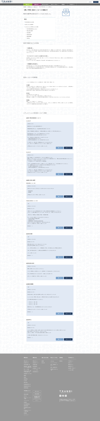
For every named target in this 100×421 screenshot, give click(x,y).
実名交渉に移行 (29, 34)
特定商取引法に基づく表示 (27, 408)
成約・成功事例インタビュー (54, 365)
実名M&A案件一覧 (27, 364)
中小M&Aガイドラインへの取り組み (27, 411)
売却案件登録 (35, 364)
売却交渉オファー (36, 362)
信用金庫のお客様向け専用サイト (37, 397)
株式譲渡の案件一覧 (27, 384)
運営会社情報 (26, 394)
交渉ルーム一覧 (68, 147)
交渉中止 (28, 38)
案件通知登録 (26, 387)
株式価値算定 (35, 366)
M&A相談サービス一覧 (27, 373)
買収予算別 (26, 382)
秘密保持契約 (26, 405)
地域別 (25, 377)
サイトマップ (26, 414)
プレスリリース (26, 400)
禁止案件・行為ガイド (72, 368)
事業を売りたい (70, 364)
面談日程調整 (29, 36)
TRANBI (24, 6)
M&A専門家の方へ (36, 371)
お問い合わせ (37, 391)
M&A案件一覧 (26, 362)
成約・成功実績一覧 (54, 367)
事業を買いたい (70, 366)
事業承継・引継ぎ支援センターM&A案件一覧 (27, 367)
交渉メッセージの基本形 (29, 24)
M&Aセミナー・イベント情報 (27, 398)
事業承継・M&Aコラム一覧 (54, 369)
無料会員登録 (37, 393)
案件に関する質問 (30, 30)
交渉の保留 (28, 32)
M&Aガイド (36, 6)
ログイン (36, 400)
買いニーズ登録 (26, 369)
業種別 (25, 375)
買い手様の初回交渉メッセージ (32, 28)
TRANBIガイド (29, 6)
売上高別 (25, 380)
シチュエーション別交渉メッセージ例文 (31, 26)
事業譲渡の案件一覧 (27, 386)
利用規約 (25, 402)
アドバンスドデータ (54, 362)
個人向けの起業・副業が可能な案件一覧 (27, 371)
